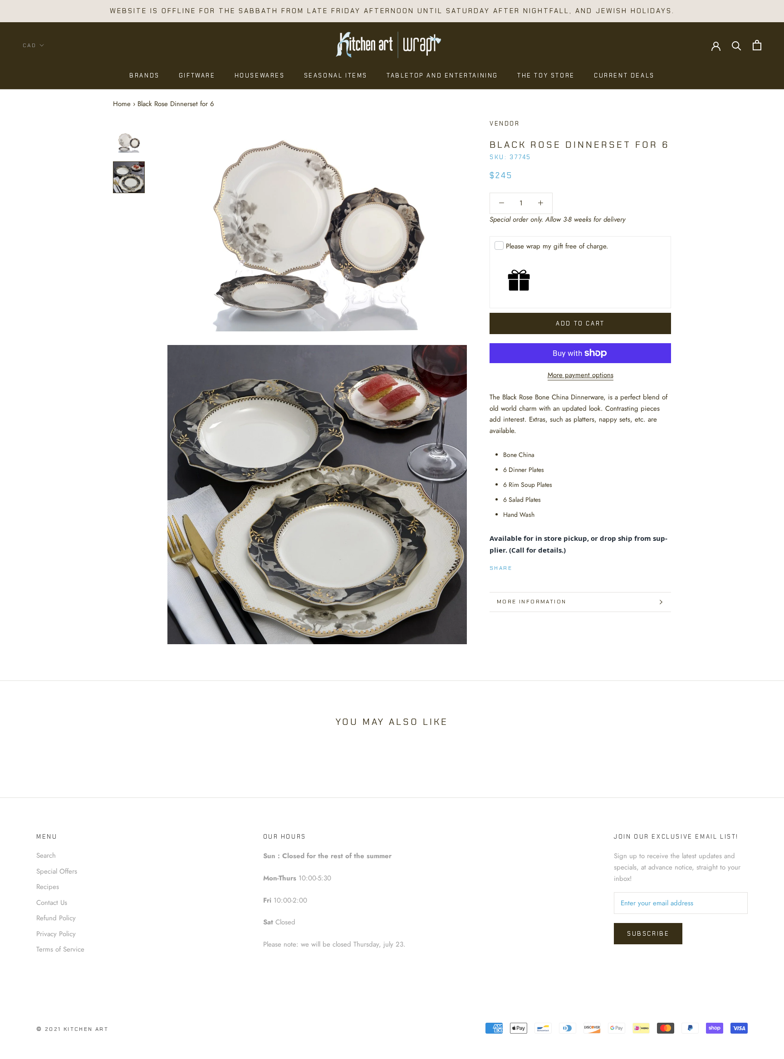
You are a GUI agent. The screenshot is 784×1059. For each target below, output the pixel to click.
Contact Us (51, 903)
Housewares (260, 75)
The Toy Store (546, 75)
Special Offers (56, 871)
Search (46, 855)
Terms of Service (60, 949)
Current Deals (624, 75)
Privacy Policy (56, 934)
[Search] (736, 45)
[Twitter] (532, 566)
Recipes (47, 887)
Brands (144, 75)
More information (531, 601)
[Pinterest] (544, 566)
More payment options (580, 375)
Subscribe (648, 934)
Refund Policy (56, 918)
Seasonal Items (336, 75)
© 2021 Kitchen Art (72, 1029)
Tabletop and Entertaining (442, 75)
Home (122, 104)
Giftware (197, 75)
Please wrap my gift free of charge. (557, 246)
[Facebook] (521, 566)
